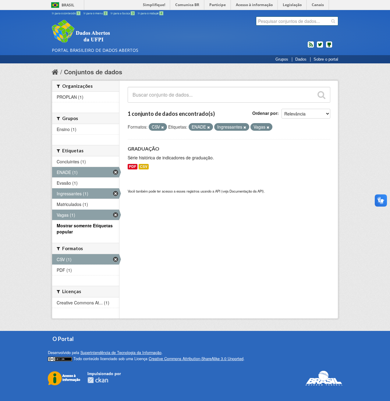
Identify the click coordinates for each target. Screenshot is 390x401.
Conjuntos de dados (93, 71)
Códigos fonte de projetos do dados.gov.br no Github (329, 46)
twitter (320, 46)
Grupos (281, 59)
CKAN (97, 380)
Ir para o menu (94, 13)
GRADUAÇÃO (143, 148)
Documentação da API (246, 191)
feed (311, 46)
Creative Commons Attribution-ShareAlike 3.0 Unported (196, 358)
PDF (132, 166)
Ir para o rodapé (150, 13)
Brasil (68, 5)
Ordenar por (264, 113)
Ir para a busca (122, 13)
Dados (301, 59)
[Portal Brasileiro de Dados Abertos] (117, 32)
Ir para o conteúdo (65, 13)
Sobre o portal (326, 59)
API (217, 191)
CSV (143, 166)
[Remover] (162, 127)
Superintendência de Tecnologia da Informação (120, 352)
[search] (333, 21)
